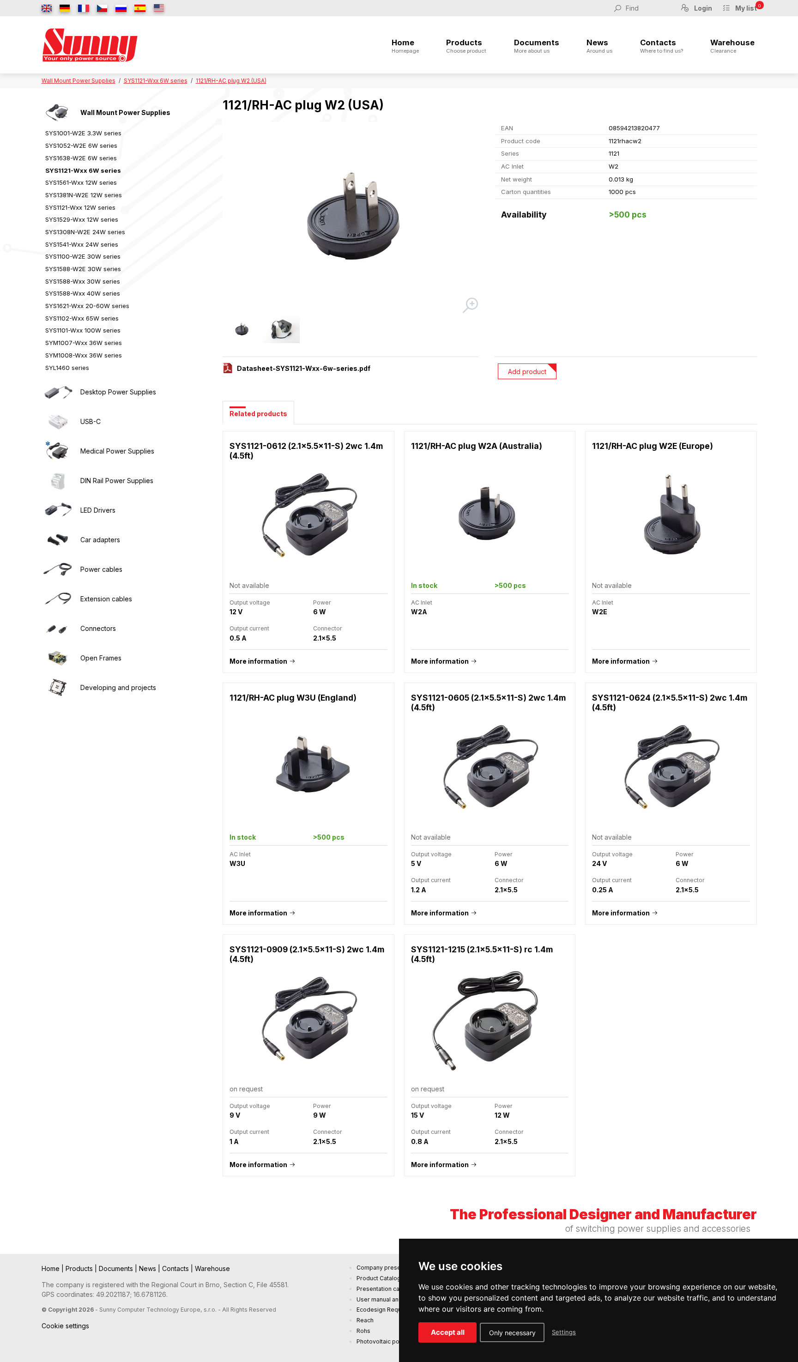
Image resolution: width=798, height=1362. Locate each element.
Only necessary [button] (512, 1333)
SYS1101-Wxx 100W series (83, 330)
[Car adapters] (58, 539)
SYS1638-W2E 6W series (81, 158)
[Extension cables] (58, 599)
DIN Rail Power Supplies (116, 480)
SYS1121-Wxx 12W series (80, 207)
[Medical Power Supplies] (58, 451)
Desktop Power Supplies (118, 392)
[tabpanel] (490, 808)
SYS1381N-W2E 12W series (83, 195)
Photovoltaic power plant (391, 1341)
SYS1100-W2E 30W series (83, 256)
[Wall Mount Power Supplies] (58, 112)
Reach (365, 1320)
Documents (536, 46)
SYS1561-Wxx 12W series (81, 182)
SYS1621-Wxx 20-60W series (87, 305)
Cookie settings (65, 1326)
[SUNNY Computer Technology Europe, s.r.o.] (90, 45)
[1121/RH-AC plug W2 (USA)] (351, 218)
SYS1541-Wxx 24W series (81, 244)
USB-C (90, 421)
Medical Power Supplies (117, 451)
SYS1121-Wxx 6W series (155, 80)
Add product (527, 371)
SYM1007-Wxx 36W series (83, 342)
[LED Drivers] (58, 510)
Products (466, 46)
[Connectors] (58, 628)
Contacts (661, 46)
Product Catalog (379, 1278)
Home (405, 46)
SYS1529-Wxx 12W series (81, 219)
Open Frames (100, 658)
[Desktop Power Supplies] (58, 392)
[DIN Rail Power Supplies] (58, 480)
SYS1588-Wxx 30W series (82, 281)
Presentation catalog (385, 1288)
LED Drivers (97, 510)
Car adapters (100, 540)
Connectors (98, 628)
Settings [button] (564, 1332)
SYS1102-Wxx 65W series (82, 318)
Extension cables (106, 599)
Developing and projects (118, 687)
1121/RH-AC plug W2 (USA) (231, 80)
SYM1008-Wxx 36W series (83, 355)
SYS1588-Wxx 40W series (82, 293)
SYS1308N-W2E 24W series (85, 232)
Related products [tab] (258, 414)
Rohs (363, 1330)
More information (258, 661)
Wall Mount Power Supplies (78, 80)
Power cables (101, 569)
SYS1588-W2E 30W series (83, 268)
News (599, 46)
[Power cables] (58, 569)
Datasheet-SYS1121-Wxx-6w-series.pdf (303, 368)
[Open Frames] (58, 658)
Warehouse (732, 46)
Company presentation (388, 1267)
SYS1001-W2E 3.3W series (83, 133)
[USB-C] (58, 421)
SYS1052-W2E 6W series (81, 145)
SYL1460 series (67, 367)
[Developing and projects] (58, 687)
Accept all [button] (448, 1332)
